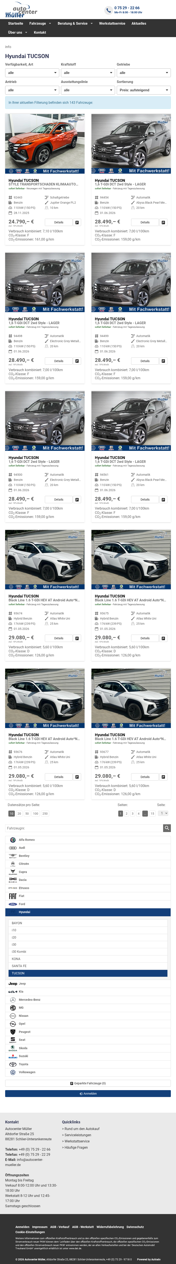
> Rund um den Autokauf (81, 1129)
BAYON (17, 923)
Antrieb (11, 82)
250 (45, 813)
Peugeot (24, 1032)
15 (152, 813)
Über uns (15, 32)
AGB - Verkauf (59, 1227)
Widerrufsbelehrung (110, 1227)
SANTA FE (19, 966)
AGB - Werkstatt (83, 1227)
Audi (21, 848)
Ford (21, 904)
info (8, 47)
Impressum (39, 1227)
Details (58, 222)
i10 (14, 930)
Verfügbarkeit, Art (19, 64)
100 (35, 813)
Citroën (23, 864)
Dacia (22, 880)
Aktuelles (139, 23)
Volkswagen (26, 1072)
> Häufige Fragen (75, 1147)
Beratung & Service (73, 23)
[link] (77, 222)
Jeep (22, 984)
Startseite (15, 23)
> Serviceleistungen (76, 1135)
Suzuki (23, 1056)
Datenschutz (135, 1227)
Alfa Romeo (26, 840)
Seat (21, 1040)
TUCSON (18, 973)
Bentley (23, 856)
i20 (14, 937)
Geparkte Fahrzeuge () (90, 1083)
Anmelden (22, 1227)
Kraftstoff (68, 64)
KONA (16, 959)
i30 (14, 944)
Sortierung (125, 82)
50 (27, 813)
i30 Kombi (19, 952)
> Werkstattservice (76, 1141)
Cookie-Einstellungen (30, 1232)
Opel (21, 1024)
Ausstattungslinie (74, 82)
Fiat (21, 896)
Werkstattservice (112, 23)
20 (19, 813)
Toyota (23, 1064)
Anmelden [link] (90, 1093)
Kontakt (40, 32)
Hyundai (24, 912)
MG (21, 1008)
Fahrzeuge (37, 23)
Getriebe (123, 64)
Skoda (22, 1048)
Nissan (23, 1016)
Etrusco (23, 888)
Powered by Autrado (149, 1259)
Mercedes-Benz (29, 1000)
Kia (20, 992)
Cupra (22, 872)
